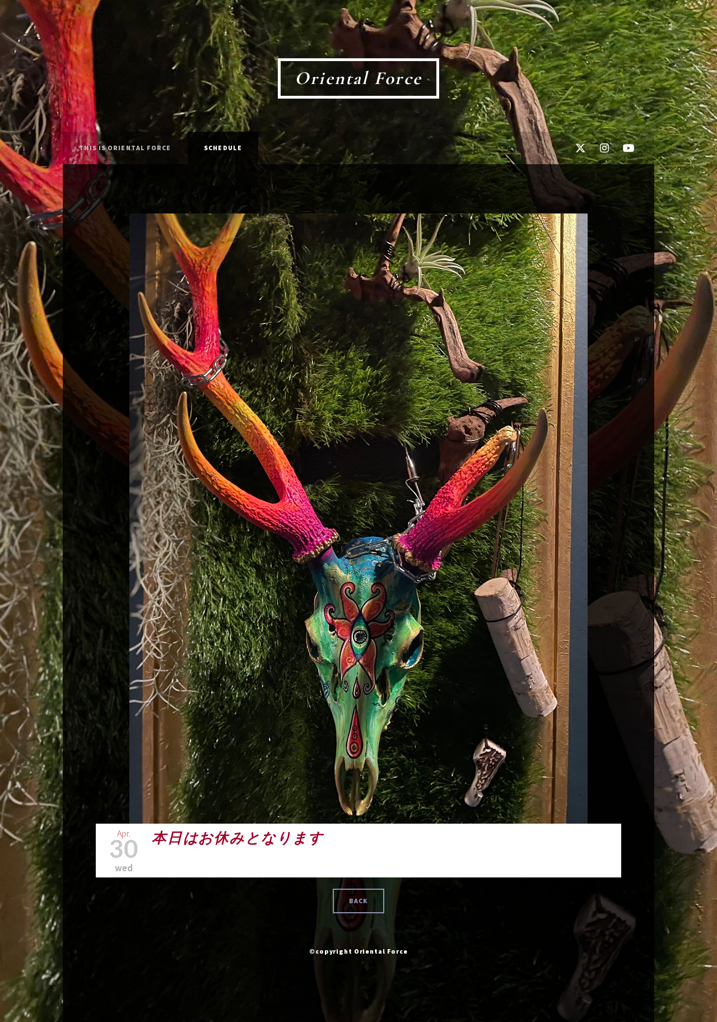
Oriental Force (358, 78)
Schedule (223, 147)
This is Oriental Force (125, 147)
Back (358, 900)
